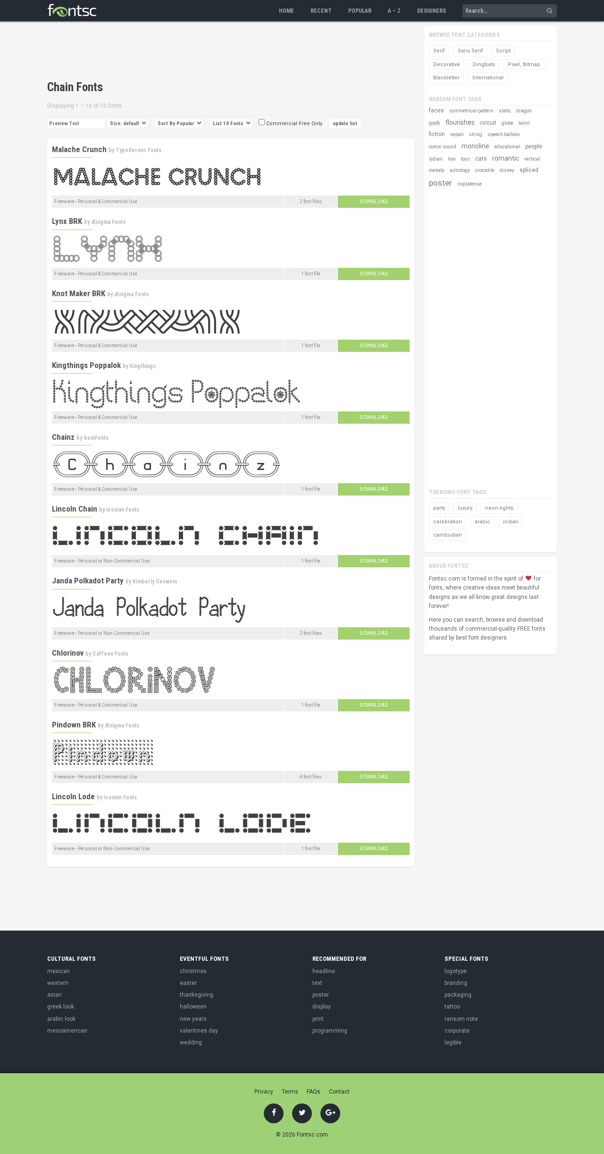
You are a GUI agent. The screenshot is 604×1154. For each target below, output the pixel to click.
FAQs (313, 1091)
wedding (191, 1042)
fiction (437, 134)
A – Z (394, 11)
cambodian (447, 535)
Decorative (446, 64)
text (317, 983)
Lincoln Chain (74, 508)
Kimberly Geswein (155, 581)
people (533, 146)
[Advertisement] (219, 52)
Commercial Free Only (293, 123)
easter (188, 983)
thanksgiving (196, 995)
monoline (475, 146)
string (475, 134)
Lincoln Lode (73, 796)
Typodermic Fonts (138, 150)
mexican (58, 971)
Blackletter (446, 78)
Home (286, 11)
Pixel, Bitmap (524, 64)
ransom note (461, 1019)
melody (437, 170)
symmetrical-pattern (471, 110)
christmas (193, 971)
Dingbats (484, 64)
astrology (460, 170)
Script (503, 51)
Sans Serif (470, 51)
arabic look (61, 1019)
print (318, 1019)
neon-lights (499, 508)
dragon (524, 110)
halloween (193, 1006)
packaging (458, 995)
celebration (447, 522)
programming (329, 1030)
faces (436, 110)
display (321, 1006)
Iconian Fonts (122, 509)
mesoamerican (67, 1030)
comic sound (442, 146)
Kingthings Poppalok (86, 365)
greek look (60, 1006)
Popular (359, 11)
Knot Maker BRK (78, 293)
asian (54, 995)
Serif (439, 51)
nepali (457, 134)
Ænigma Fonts (108, 222)
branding (456, 983)
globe (507, 123)
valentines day (199, 1030)
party (439, 508)
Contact (339, 1091)
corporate (457, 1030)
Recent (321, 11)
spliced (529, 170)
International (487, 78)
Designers (431, 11)
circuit (488, 123)
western (57, 983)
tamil (524, 123)
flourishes (460, 122)
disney (507, 170)
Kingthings (143, 366)
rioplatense (469, 184)
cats (481, 158)
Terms (290, 1091)
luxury (465, 508)
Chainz (63, 437)
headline (323, 971)
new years (193, 1019)
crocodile (485, 170)
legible (453, 1042)
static (505, 110)
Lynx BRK (67, 221)
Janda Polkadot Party (88, 580)
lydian (436, 159)
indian (511, 522)
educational (507, 146)
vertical (532, 159)
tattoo (452, 1006)
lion (452, 159)
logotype (456, 971)
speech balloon (503, 134)
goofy (434, 123)
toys (465, 159)
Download (374, 201)
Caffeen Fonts (110, 653)
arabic (482, 522)
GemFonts (96, 438)
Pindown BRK (74, 724)
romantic (505, 158)
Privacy (263, 1091)
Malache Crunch (79, 149)
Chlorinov (68, 653)
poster (440, 183)
